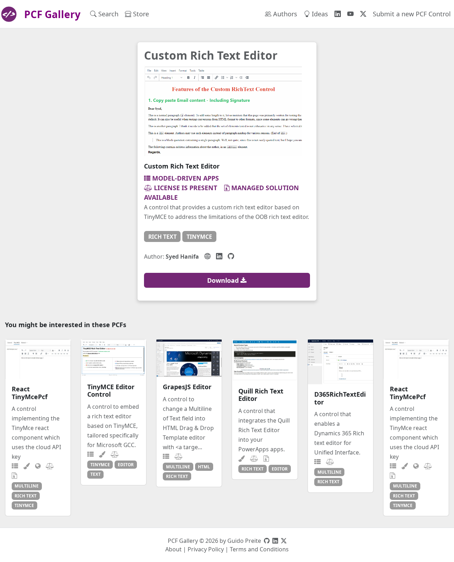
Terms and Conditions (259, 549)
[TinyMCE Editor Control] (113, 358)
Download (223, 280)
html (204, 466)
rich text (162, 237)
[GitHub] (231, 256)
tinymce (199, 237)
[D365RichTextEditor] (340, 362)
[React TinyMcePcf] (38, 359)
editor (126, 464)
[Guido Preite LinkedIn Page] (275, 541)
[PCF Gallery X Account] (363, 14)
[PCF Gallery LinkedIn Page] (337, 14)
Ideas (319, 14)
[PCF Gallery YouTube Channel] (350, 14)
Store (140, 14)
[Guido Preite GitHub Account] (267, 541)
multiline (27, 486)
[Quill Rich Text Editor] (264, 360)
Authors (284, 14)
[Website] (207, 256)
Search (107, 14)
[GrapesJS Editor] (189, 358)
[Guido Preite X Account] (284, 541)
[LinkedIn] (219, 256)
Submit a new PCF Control (412, 14)
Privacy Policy (206, 549)
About (173, 549)
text (95, 474)
